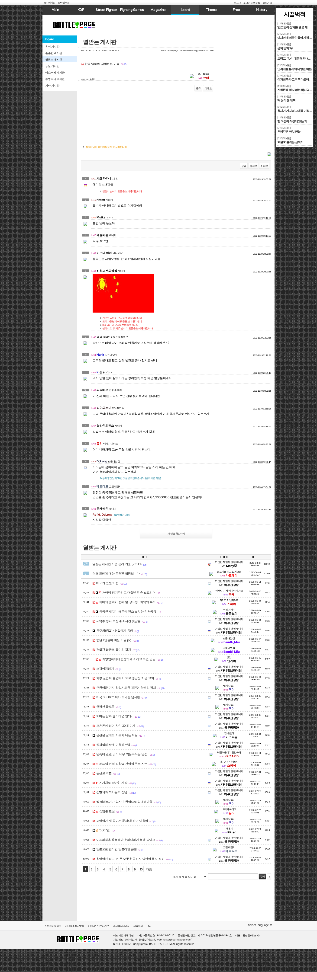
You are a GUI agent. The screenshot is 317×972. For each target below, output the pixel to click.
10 (141, 869)
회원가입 (267, 2)
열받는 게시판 (99, 41)
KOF (81, 9)
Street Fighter (106, 9)
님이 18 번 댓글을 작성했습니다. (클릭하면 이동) (130, 478)
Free (236, 9)
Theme (211, 9)
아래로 (208, 88)
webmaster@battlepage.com (174, 939)
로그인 (237, 2)
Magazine (157, 9)
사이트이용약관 (53, 925)
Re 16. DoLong (111, 514)
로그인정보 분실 (251, 2)
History (261, 9)
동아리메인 (49, 2)
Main (55, 9)
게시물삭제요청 (121, 925)
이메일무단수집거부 (98, 925)
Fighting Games (132, 9)
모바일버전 (63, 2)
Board (185, 10)
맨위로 (253, 166)
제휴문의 (138, 925)
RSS (149, 925)
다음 (149, 869)
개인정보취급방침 (74, 925)
